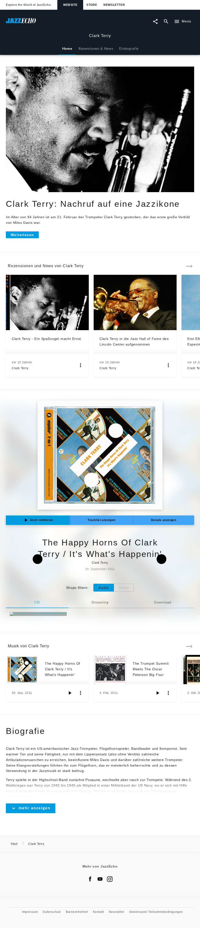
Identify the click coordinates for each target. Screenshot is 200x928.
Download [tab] (162, 602)
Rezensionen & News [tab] (96, 48)
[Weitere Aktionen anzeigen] (80, 365)
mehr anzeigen (34, 807)
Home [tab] (67, 48)
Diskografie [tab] (129, 48)
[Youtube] (100, 879)
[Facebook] (90, 879)
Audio (104, 587)
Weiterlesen (22, 235)
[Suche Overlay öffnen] (166, 21)
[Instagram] (110, 879)
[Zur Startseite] (53, 23)
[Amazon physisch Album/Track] (38, 614)
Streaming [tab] (99, 602)
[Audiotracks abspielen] (70, 693)
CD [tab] (37, 602)
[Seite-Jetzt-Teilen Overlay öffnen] (155, 21)
